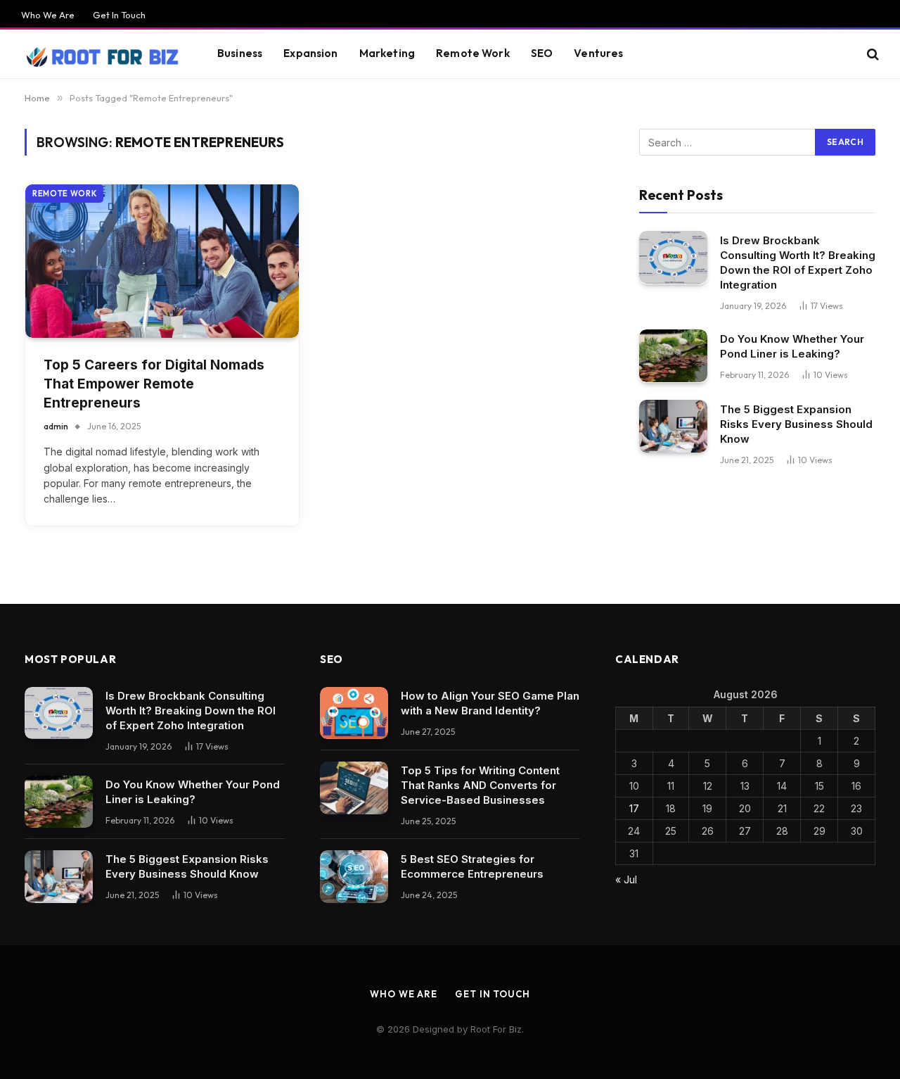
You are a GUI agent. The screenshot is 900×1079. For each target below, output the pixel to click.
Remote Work (473, 53)
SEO (542, 53)
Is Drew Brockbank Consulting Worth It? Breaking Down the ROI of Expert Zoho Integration (797, 262)
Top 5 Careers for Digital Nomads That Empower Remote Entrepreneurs (154, 383)
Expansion (310, 53)
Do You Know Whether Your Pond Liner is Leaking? (792, 346)
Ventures (598, 53)
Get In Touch (119, 14)
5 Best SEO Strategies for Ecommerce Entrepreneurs (472, 866)
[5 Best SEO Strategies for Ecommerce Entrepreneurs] (354, 876)
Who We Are (48, 14)
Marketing (387, 53)
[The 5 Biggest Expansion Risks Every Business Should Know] (673, 426)
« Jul (626, 879)
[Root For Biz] (101, 54)
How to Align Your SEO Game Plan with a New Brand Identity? (490, 703)
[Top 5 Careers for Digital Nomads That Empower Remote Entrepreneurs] (162, 261)
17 (634, 808)
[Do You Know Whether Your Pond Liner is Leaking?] (673, 355)
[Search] (871, 54)
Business (239, 53)
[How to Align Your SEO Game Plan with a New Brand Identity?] (354, 713)
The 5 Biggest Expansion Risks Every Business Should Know (796, 423)
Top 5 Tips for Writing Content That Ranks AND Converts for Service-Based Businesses (480, 785)
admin (56, 426)
